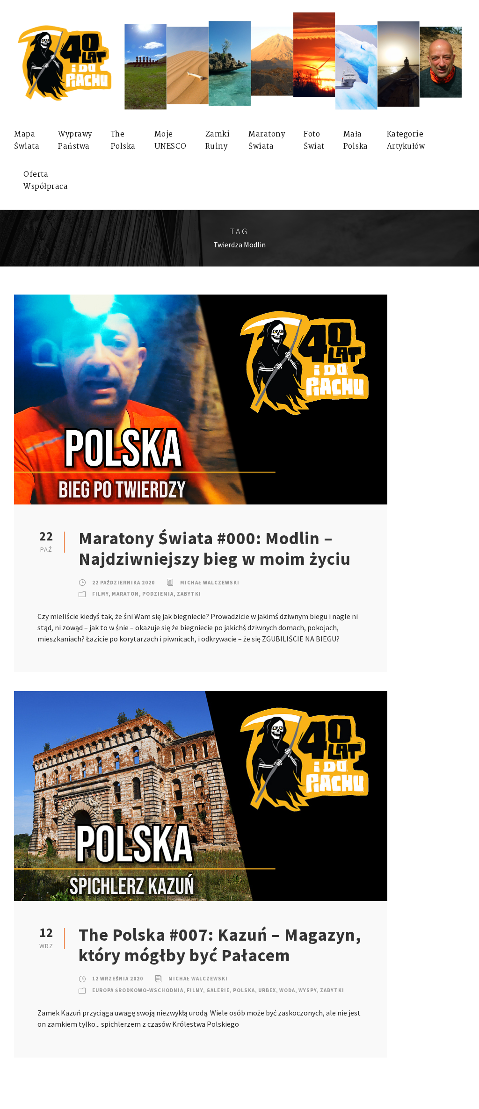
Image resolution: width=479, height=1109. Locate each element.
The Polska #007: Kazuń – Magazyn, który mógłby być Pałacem (220, 945)
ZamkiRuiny (217, 140)
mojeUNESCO (170, 140)
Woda (287, 990)
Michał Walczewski (210, 582)
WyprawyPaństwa (75, 140)
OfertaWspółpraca (45, 181)
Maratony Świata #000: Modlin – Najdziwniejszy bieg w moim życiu (215, 548)
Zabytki (189, 594)
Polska (244, 990)
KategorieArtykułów (406, 140)
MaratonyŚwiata (266, 140)
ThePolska (123, 140)
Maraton (125, 594)
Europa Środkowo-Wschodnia (137, 990)
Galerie (218, 990)
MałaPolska (355, 140)
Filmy (100, 594)
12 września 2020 (117, 978)
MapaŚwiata (26, 140)
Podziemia (158, 594)
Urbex (267, 990)
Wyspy (307, 990)
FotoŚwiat (314, 140)
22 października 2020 (123, 582)
